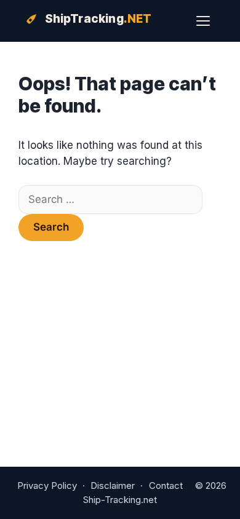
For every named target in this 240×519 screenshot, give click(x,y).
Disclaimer (112, 485)
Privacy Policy (47, 485)
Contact (166, 485)
